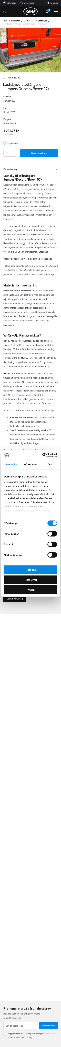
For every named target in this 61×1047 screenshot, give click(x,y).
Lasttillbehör (29, 20)
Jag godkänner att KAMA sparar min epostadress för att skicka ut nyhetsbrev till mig (32, 1035)
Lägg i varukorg (39, 153)
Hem (5, 20)
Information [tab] (30, 464)
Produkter (15, 20)
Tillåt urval (30, 579)
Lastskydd (42, 20)
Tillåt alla (30, 569)
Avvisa (30, 589)
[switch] (52, 534)
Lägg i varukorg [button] (15, 598)
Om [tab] (50, 464)
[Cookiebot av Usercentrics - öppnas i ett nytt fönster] (43, 455)
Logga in (54, 3)
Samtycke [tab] (11, 464)
